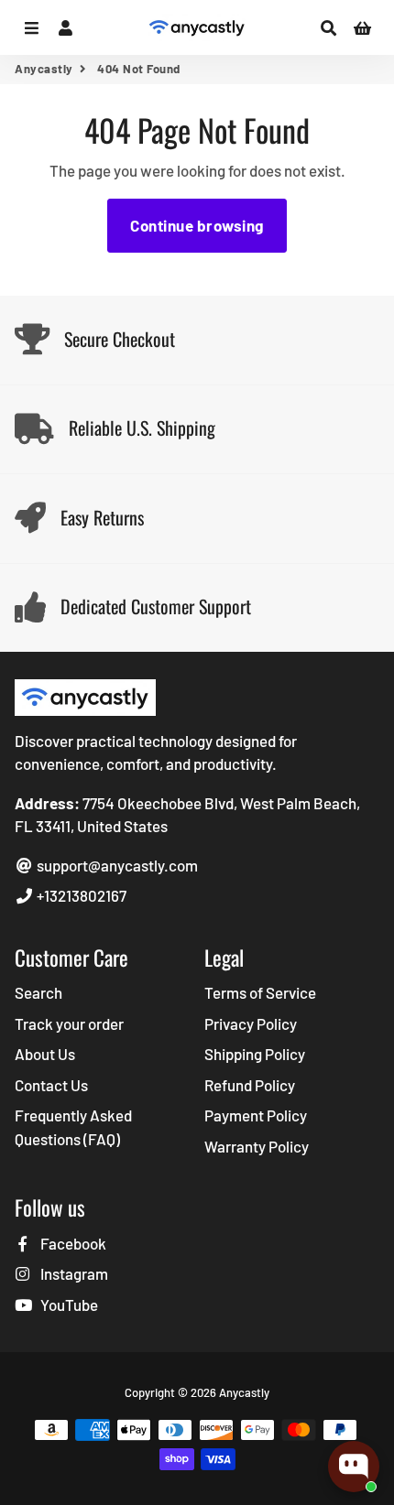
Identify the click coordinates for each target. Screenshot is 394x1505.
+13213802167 (80, 895)
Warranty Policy (256, 1146)
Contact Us (51, 1085)
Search (38, 992)
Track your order (69, 1023)
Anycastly (44, 68)
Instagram (73, 1273)
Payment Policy (255, 1115)
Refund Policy (249, 1085)
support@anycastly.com (116, 865)
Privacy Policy (250, 1023)
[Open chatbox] (353, 1466)
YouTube (68, 1304)
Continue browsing (197, 225)
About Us (45, 1054)
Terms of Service (260, 992)
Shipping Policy (254, 1054)
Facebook (72, 1243)
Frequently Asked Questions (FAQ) (73, 1127)
